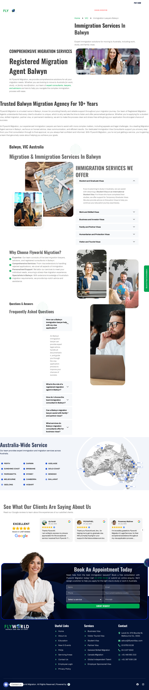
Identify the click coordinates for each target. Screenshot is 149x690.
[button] (142, 530)
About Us (47, 10)
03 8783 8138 (101, 578)
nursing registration (131, 10)
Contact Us (91, 12)
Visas (59, 10)
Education (115, 10)
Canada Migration (100, 10)
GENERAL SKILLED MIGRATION (78, 10)
